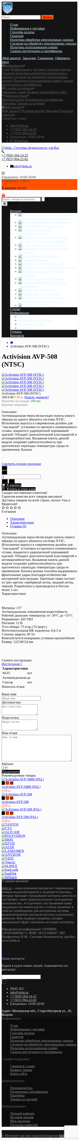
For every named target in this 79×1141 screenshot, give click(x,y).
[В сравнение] (12, 481)
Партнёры (9, 103)
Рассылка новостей (24, 1125)
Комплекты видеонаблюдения (40, 301)
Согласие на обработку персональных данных (43, 43)
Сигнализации (54, 279)
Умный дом (47, 290)
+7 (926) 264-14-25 (23, 129)
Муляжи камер (54, 264)
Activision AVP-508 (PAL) (20, 817)
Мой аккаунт (13, 107)
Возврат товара (38, 92)
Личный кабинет (22, 1113)
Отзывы (16, 331)
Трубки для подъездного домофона (44, 218)
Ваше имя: (9, 694)
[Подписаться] (4, 981)
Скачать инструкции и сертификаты (36, 51)
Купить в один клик (20, 489)
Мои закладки (20, 1121)
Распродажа (48, 305)
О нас (14, 24)
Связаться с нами (14, 92)
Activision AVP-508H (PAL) (21, 787)
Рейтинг (8, 764)
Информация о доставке (27, 28)
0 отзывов (9, 511)
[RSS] (4, 954)
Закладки (52, 111)
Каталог (16, 211)
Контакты (17, 335)
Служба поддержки (19, 88)
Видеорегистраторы (33, 233)
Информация (14, 65)
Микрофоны (50, 256)
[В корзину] (3, 783)
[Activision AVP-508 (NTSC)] (23, 378)
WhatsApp (20, 140)
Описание (17, 518)
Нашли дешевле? (36, 397)
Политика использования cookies (34, 47)
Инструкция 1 (12, 664)
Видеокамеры (52, 226)
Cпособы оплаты (22, 32)
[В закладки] (5, 481)
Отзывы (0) (18, 526)
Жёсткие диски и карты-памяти (41, 241)
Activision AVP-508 (15, 802)
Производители (13, 99)
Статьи (15, 309)
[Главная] (11, 342)
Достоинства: (11, 702)
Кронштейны (51, 294)
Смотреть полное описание (21, 464)
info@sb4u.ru (19, 125)
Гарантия (16, 36)
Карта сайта (58, 92)
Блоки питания (55, 245)
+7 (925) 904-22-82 (23, 133)
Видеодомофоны (59, 222)
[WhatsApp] (9, 954)
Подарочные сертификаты (44, 99)
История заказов (33, 111)
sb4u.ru (7, 888)
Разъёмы (41, 260)
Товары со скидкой (30, 103)
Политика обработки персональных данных (42, 39)
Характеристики (22, 522)
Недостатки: (10, 717)
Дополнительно (15, 96)
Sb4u (62, 1135)
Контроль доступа (62, 267)
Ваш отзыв (9, 733)
